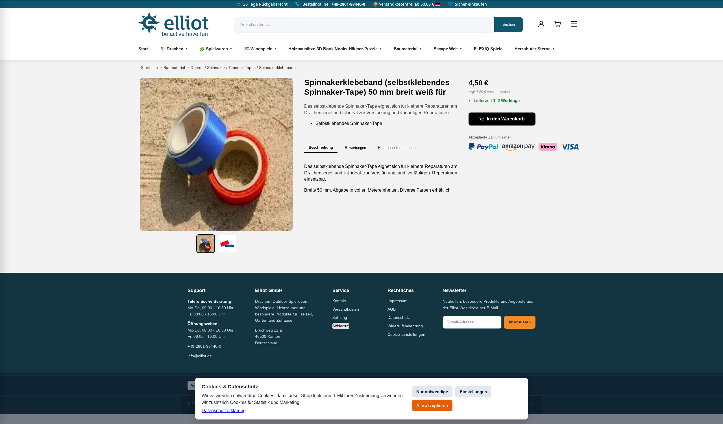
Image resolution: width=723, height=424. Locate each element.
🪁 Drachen (171, 48)
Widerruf (341, 326)
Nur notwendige (432, 391)
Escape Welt (446, 48)
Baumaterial (405, 48)
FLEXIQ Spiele (488, 48)
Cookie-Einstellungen (406, 334)
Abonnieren (519, 322)
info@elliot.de (200, 356)
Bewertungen (355, 148)
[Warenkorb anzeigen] (557, 24)
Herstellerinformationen (396, 148)
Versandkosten (345, 309)
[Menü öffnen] (574, 24)
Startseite (149, 67)
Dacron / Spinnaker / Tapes (215, 67)
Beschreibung (321, 147)
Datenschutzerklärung (224, 410)
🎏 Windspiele (258, 48)
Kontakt (339, 300)
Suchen (508, 24)
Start (143, 48)
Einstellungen (473, 391)
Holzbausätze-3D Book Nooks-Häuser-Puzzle (333, 48)
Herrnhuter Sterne (532, 48)
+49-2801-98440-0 (348, 4)
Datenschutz (398, 317)
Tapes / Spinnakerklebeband (270, 67)
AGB (391, 309)
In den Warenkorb (506, 118)
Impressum (397, 300)
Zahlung (339, 317)
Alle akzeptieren (432, 405)
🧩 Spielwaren (213, 48)
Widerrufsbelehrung (405, 326)
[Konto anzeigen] (541, 24)
